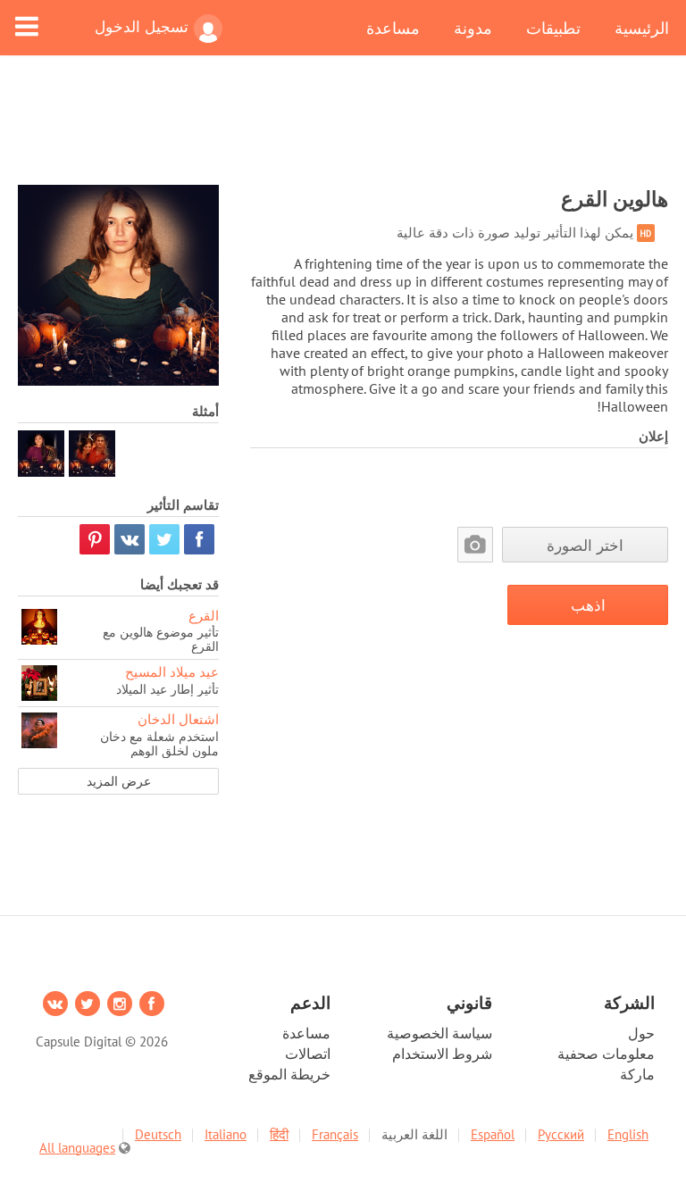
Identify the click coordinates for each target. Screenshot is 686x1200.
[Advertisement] (343, 131)
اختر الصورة (585, 545)
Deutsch (158, 1134)
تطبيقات (553, 27)
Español (492, 1134)
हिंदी (279, 1134)
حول (641, 1033)
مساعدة (393, 27)
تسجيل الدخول (141, 27)
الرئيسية (642, 27)
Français (335, 1134)
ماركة (637, 1074)
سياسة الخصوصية (439, 1033)
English (627, 1134)
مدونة (473, 27)
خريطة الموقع (289, 1074)
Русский (561, 1134)
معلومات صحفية (606, 1053)
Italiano (226, 1134)
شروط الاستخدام (442, 1053)
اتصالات (307, 1053)
